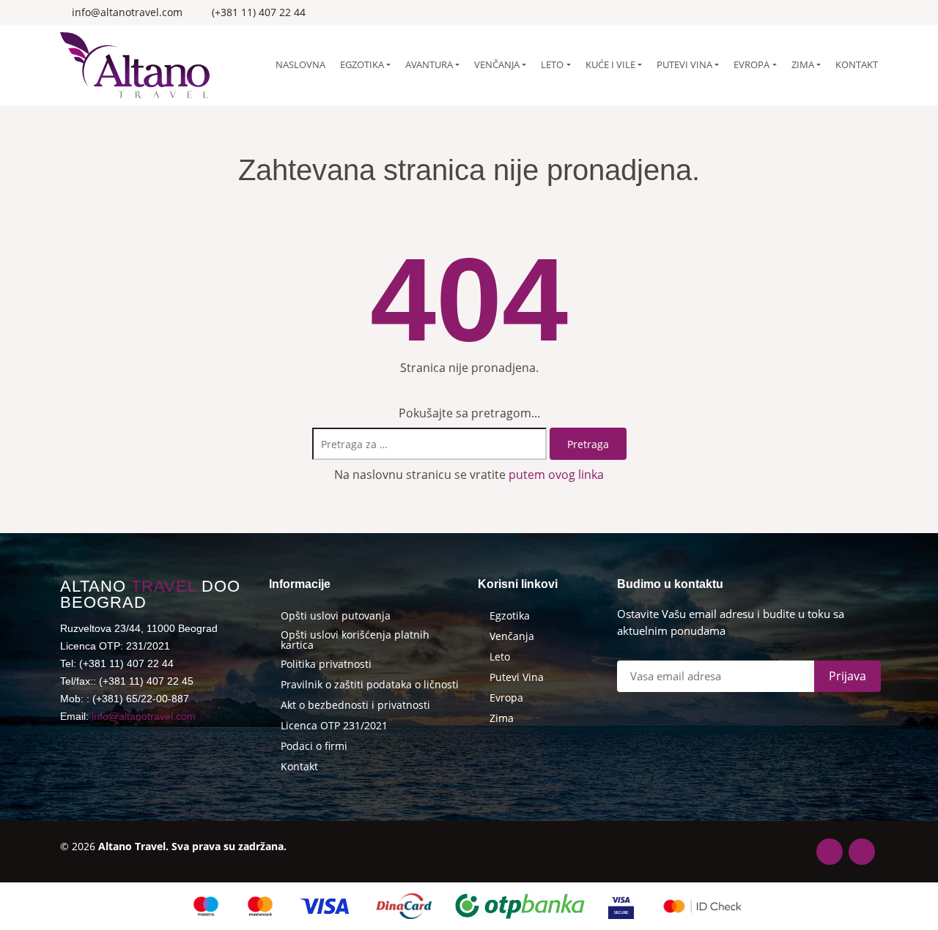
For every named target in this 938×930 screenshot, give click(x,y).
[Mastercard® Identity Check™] (702, 906)
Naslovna (300, 64)
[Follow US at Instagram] (874, 12)
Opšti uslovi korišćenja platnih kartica (355, 640)
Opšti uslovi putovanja (336, 616)
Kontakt (856, 64)
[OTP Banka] (520, 906)
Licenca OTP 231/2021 (334, 726)
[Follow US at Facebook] (855, 12)
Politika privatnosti (326, 664)
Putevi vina (684, 64)
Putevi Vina (517, 677)
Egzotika (362, 64)
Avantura (429, 64)
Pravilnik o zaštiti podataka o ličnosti (370, 685)
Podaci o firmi (314, 746)
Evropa (751, 64)
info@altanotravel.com (144, 716)
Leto (552, 64)
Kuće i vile (610, 64)
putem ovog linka (556, 474)
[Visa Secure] (621, 906)
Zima (802, 64)
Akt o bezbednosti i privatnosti (355, 705)
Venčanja (497, 64)
